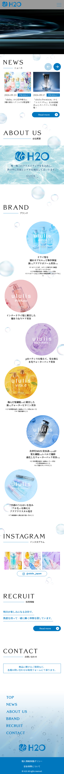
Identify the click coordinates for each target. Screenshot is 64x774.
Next (57, 66)
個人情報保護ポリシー (32, 761)
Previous (48, 66)
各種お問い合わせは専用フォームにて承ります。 (32, 668)
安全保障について (32, 766)
